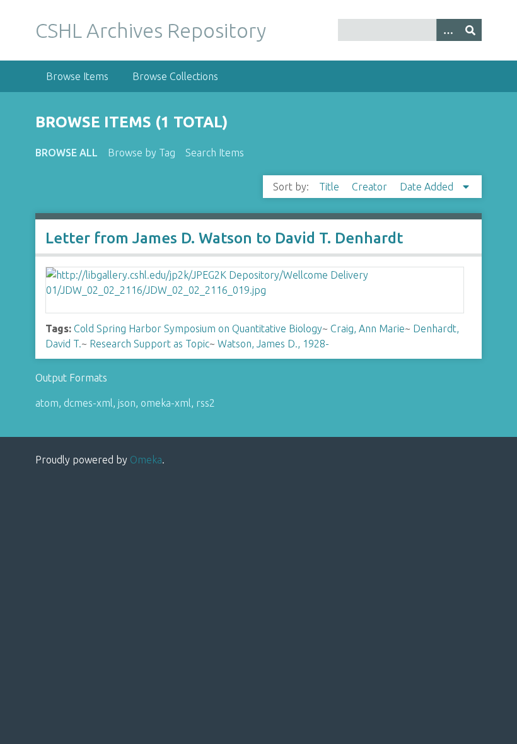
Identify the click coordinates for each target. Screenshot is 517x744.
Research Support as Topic (149, 343)
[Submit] (470, 30)
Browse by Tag (141, 152)
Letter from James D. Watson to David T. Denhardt (224, 238)
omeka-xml (166, 403)
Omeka (146, 459)
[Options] (447, 30)
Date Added (428, 186)
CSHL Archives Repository (150, 30)
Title (330, 186)
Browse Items (77, 76)
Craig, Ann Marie (367, 328)
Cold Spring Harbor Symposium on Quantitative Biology (198, 328)
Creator (371, 186)
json (127, 403)
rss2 (205, 403)
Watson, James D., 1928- (273, 343)
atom (47, 403)
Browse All (66, 152)
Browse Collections (175, 76)
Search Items (214, 152)
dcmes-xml (88, 403)
